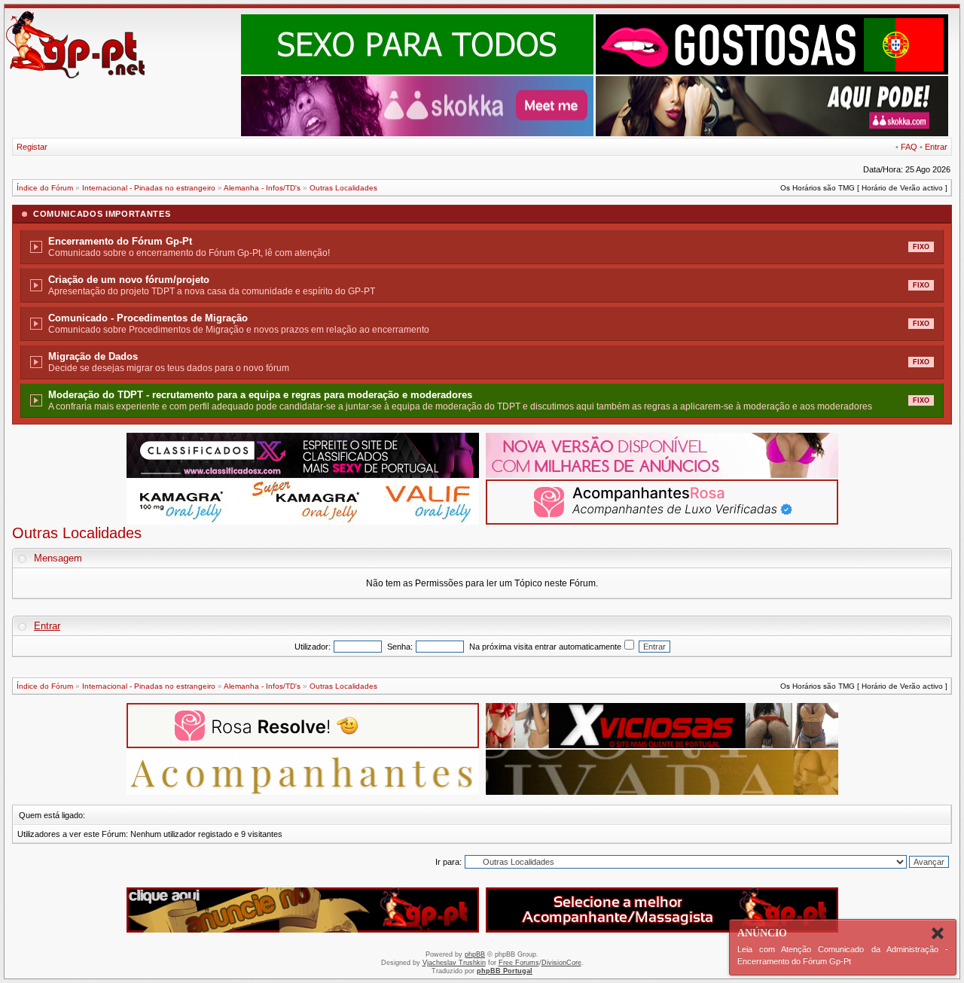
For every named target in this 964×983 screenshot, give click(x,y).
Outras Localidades (343, 188)
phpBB (475, 954)
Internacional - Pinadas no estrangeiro (148, 188)
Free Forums (519, 962)
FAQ (909, 146)
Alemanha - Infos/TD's (262, 188)
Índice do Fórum (45, 188)
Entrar (936, 146)
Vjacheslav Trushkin (454, 962)
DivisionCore (561, 962)
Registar (32, 146)
